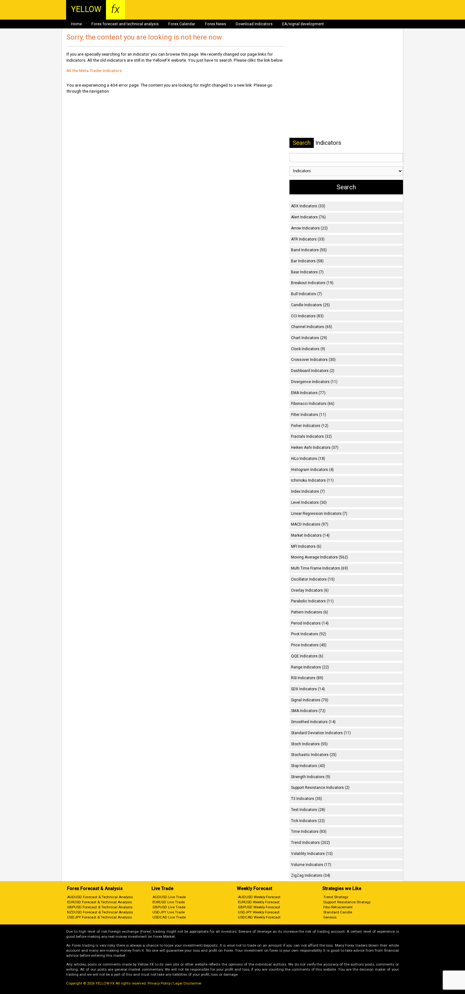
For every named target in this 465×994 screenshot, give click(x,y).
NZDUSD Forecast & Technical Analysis (100, 912)
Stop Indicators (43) (308, 766)
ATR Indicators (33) (308, 239)
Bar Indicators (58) (307, 261)
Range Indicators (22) (310, 667)
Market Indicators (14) (310, 535)
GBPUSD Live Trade (168, 907)
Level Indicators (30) (309, 502)
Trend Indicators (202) (310, 842)
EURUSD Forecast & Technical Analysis (99, 902)
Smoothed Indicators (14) (313, 722)
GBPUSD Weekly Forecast (259, 907)
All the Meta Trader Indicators (94, 70)
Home (76, 24)
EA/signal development (303, 24)
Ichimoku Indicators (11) (312, 480)
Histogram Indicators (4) (312, 469)
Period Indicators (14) (310, 623)
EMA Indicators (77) (308, 393)
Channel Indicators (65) (311, 327)
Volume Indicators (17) (311, 865)
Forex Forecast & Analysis (95, 888)
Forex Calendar (181, 24)
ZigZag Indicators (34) (310, 875)
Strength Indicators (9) (310, 777)
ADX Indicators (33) (308, 206)
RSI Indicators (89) (307, 678)
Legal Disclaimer (187, 983)
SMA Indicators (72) (308, 711)
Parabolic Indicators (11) (312, 601)
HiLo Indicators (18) (308, 458)
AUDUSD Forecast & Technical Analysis (100, 897)
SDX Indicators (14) (308, 689)
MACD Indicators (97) (309, 524)
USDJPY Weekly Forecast (259, 912)
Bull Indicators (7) (306, 294)
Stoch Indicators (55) (309, 744)
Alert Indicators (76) (308, 217)
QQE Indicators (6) (307, 656)
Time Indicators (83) (308, 831)
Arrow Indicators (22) (309, 228)
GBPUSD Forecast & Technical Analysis (100, 907)
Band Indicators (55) (309, 250)
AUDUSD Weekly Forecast (259, 897)
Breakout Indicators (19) (312, 283)
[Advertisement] (346, 82)
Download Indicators (254, 24)
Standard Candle (337, 912)
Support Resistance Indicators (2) (320, 787)
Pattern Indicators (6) (309, 612)
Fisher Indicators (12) (309, 426)
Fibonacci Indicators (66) (312, 403)
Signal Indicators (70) (309, 700)
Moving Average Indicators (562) (319, 557)
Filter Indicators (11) (308, 414)
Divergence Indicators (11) (314, 382)
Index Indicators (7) (308, 491)
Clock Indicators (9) (308, 349)
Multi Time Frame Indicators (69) (319, 568)
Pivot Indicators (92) (308, 634)
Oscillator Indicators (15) (313, 579)
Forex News (215, 24)
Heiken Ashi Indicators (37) (314, 447)
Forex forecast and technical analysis (125, 24)
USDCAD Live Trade (169, 917)
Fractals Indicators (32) (311, 436)
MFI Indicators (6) (306, 546)
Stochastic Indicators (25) (314, 755)
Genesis (330, 917)
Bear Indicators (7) (307, 272)
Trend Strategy (335, 897)
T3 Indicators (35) (306, 798)
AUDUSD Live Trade (169, 897)
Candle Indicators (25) (310, 305)
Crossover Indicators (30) (313, 359)
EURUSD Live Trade (168, 902)
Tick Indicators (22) (308, 821)
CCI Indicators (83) (307, 316)
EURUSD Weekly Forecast (259, 902)
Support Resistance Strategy (346, 902)
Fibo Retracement (338, 907)
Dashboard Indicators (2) (312, 371)
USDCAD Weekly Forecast (259, 917)
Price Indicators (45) (308, 645)
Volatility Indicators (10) (312, 853)
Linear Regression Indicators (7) (319, 513)
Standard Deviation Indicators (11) (321, 733)
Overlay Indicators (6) (310, 590)
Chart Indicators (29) (309, 338)
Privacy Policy (159, 983)
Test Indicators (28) (308, 810)
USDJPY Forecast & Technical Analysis (99, 917)
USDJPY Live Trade (168, 912)
